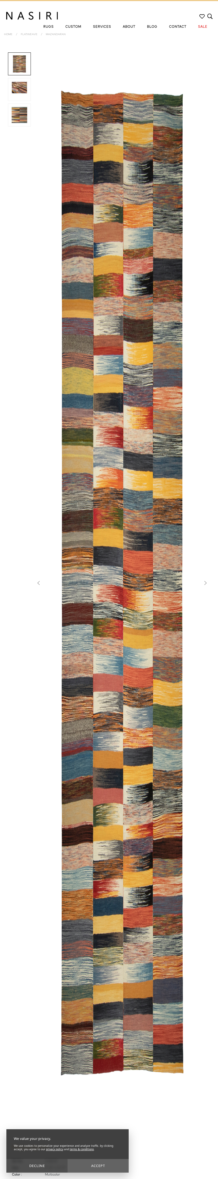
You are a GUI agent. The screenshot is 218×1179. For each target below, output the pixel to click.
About (129, 26)
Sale (202, 26)
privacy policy (54, 1149)
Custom (73, 26)
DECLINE (37, 1165)
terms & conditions (82, 1149)
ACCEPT (98, 1165)
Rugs (48, 26)
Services (102, 26)
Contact (177, 26)
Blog (152, 26)
